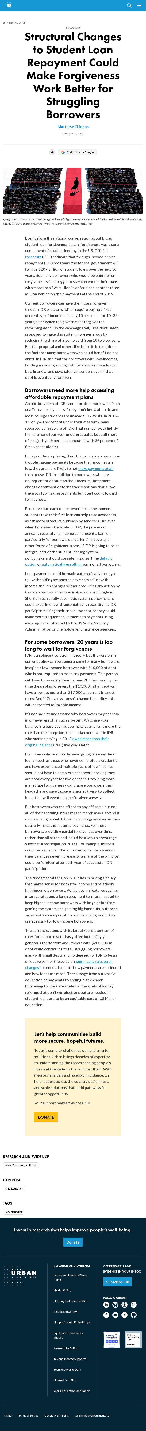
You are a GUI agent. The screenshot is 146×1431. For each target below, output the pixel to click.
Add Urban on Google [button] (80, 152)
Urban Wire (73, 28)
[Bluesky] (115, 1306)
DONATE (46, 1117)
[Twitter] (124, 1317)
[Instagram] (134, 1306)
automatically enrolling (62, 564)
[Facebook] (106, 1317)
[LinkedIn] (106, 1306)
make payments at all (95, 468)
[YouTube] (115, 1317)
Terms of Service (28, 1415)
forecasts (33, 256)
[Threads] (124, 1306)
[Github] (134, 1317)
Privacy (8, 1415)
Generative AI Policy (56, 1415)
